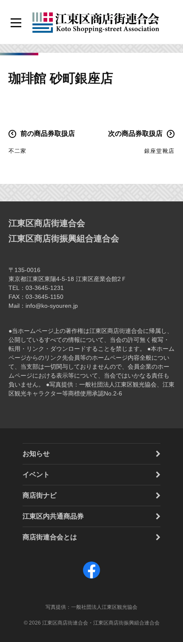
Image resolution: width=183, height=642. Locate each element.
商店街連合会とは (50, 537)
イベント (36, 474)
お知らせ (36, 453)
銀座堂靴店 (159, 151)
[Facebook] (91, 578)
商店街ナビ (40, 495)
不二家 (18, 151)
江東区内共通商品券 (53, 516)
